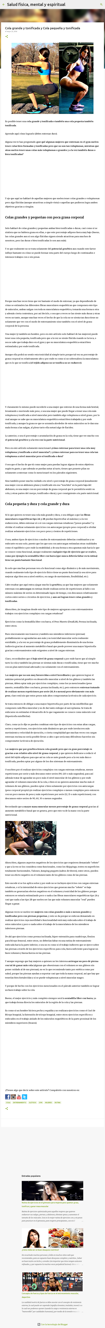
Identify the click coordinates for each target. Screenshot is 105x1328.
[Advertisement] (52, 178)
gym (40, 1102)
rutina (57, 1102)
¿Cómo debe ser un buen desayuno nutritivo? (40, 1250)
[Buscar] (101, 4)
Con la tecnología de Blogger (54, 1324)
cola (8, 1102)
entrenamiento (19, 1102)
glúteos (32, 1102)
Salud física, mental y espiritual (36, 4)
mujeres (48, 1102)
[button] (6, 36)
